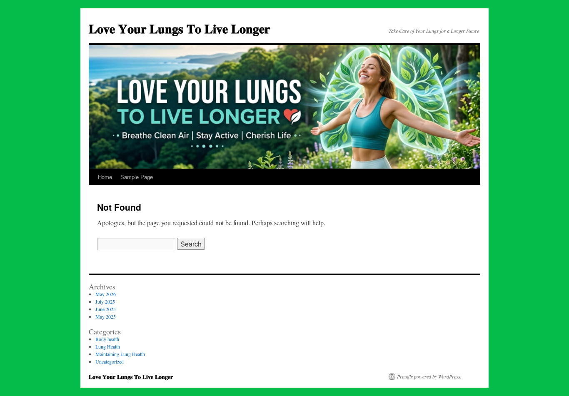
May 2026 (105, 294)
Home (105, 177)
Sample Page (136, 177)
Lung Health (107, 346)
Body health (107, 339)
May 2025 (105, 316)
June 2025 (105, 309)
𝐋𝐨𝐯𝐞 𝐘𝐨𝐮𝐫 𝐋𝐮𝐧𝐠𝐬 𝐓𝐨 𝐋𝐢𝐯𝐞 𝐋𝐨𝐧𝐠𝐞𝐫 (179, 28)
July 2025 (105, 301)
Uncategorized (109, 361)
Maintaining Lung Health (120, 354)
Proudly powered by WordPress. (429, 376)
